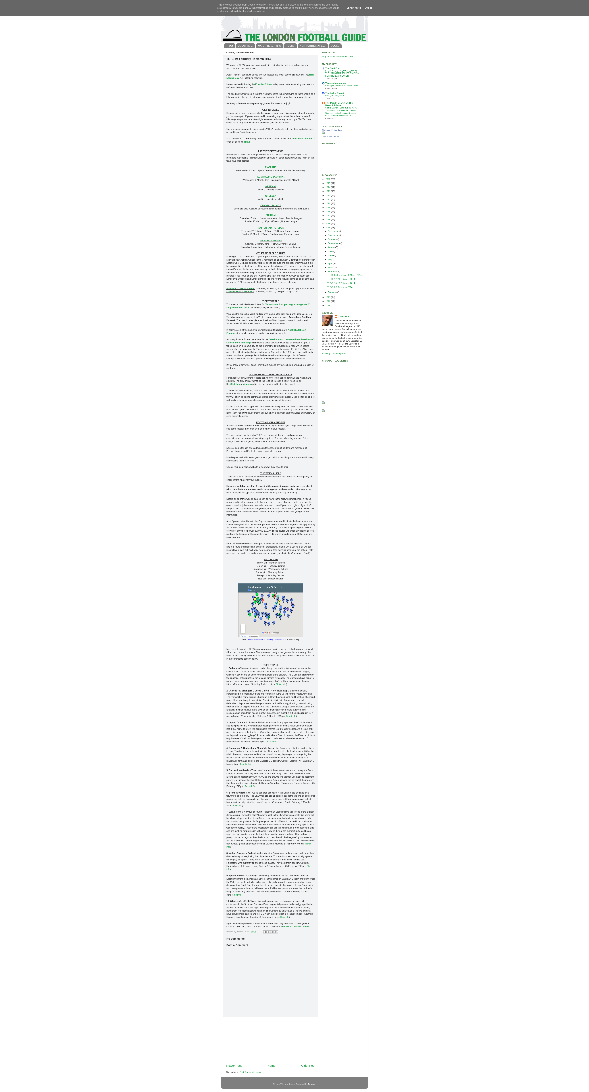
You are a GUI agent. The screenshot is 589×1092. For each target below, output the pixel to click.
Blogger (312, 1084)
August (331, 247)
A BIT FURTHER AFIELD (312, 46)
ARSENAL (270, 186)
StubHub (235, 384)
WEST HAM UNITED (271, 240)
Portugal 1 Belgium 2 (334, 95)
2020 (328, 203)
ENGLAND (271, 167)
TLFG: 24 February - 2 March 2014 (344, 275)
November (333, 235)
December (333, 231)
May (330, 259)
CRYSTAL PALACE (270, 205)
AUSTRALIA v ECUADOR (271, 177)
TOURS (290, 46)
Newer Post (234, 1065)
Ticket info (281, 684)
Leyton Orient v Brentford (240, 291)
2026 (328, 179)
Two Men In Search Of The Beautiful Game (339, 104)
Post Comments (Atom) (251, 1072)
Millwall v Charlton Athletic (240, 288)
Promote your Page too (330, 136)
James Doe (343, 316)
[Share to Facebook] (273, 931)
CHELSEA (270, 196)
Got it (368, 7)
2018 (328, 211)
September (333, 243)
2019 (328, 207)
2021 (328, 199)
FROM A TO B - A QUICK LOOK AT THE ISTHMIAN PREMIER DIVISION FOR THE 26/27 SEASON (342, 73)
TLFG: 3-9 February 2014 (339, 287)
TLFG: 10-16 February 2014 (341, 283)
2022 (328, 195)
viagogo (247, 384)
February (332, 271)
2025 (328, 183)
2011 (328, 305)
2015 (328, 224)
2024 (328, 187)
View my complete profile (334, 353)
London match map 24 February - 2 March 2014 (266, 640)
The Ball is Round (334, 93)
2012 (328, 301)
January (332, 292)
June (330, 255)
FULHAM (271, 215)
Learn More (354, 7)
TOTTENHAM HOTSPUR (271, 228)
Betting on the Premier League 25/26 (341, 86)
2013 (328, 297)
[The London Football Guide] (323, 133)
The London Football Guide (332, 130)
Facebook (298, 138)
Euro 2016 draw (263, 84)
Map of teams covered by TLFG (337, 56)
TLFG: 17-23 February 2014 (341, 279)
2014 (328, 228)
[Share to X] (270, 931)
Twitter (308, 138)
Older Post (308, 1065)
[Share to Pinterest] (276, 931)
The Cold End (332, 68)
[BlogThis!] (267, 931)
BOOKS (335, 46)
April (330, 263)
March (331, 267)
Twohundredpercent (335, 83)
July (330, 251)
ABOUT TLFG (245, 46)
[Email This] (264, 931)
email (247, 142)
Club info (236, 895)
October (332, 239)
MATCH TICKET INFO (269, 46)
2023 (328, 191)
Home (230, 46)
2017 (328, 215)
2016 (328, 219)
